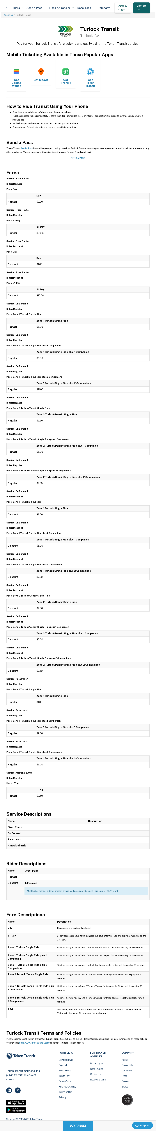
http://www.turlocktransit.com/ (34, 1043)
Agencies (8, 15)
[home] (8, 7)
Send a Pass (27, 148)
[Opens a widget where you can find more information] (142, 1125)
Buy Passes (78, 1125)
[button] (17, 8)
